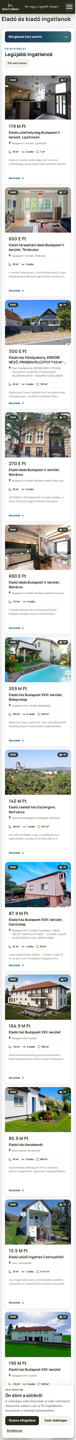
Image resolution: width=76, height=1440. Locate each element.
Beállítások (14, 1431)
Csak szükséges (55, 1420)
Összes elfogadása (22, 1420)
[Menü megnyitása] (69, 7)
